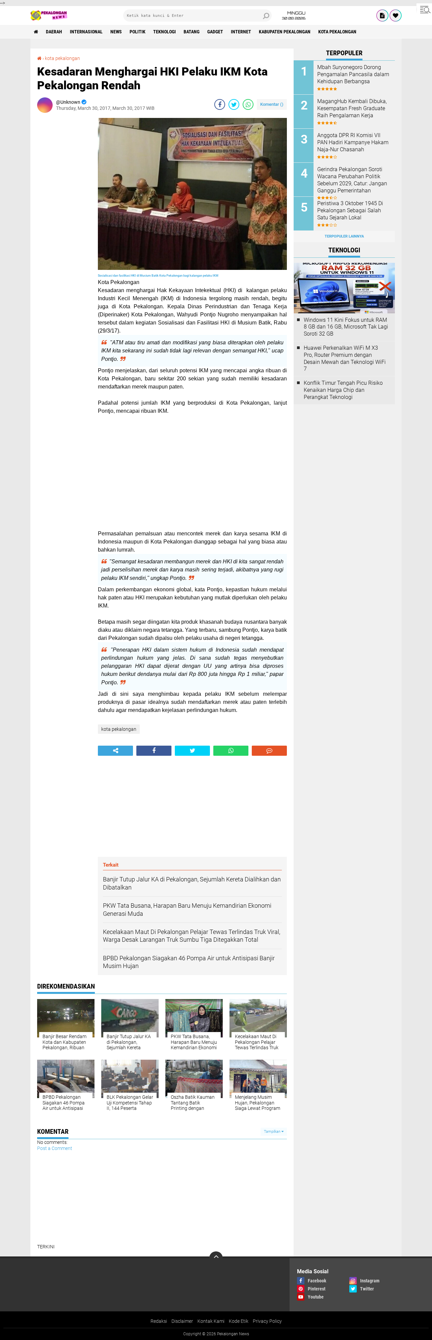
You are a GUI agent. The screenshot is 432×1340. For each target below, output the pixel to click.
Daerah (54, 31)
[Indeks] (382, 15)
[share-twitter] (233, 104)
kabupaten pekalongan (284, 31)
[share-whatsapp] (248, 104)
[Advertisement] (64, 219)
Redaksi (159, 1321)
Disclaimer (182, 1321)
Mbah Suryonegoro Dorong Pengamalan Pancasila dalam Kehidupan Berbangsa (353, 74)
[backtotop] (216, 1258)
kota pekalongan (337, 31)
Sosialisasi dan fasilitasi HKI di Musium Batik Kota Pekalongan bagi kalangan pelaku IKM (158, 275)
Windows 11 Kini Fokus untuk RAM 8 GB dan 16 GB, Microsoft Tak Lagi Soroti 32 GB (346, 327)
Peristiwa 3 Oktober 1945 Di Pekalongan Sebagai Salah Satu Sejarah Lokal (350, 210)
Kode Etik (238, 1321)
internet (241, 31)
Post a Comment (54, 1148)
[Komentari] (269, 751)
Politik (137, 31)
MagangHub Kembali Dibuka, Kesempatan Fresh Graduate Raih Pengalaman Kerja (352, 108)
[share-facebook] (219, 104)
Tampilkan (272, 1131)
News (116, 31)
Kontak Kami (210, 1321)
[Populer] (395, 15)
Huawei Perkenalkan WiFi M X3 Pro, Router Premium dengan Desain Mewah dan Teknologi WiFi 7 (345, 358)
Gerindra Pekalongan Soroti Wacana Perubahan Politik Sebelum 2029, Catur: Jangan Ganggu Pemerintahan (352, 179)
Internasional (86, 31)
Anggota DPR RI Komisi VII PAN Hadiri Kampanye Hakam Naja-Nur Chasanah (352, 142)
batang (191, 31)
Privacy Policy (267, 1321)
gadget (215, 31)
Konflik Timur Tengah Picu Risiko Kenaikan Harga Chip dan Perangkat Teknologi (343, 390)
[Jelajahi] (424, 9)
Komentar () (272, 104)
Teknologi (164, 31)
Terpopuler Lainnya (344, 236)
